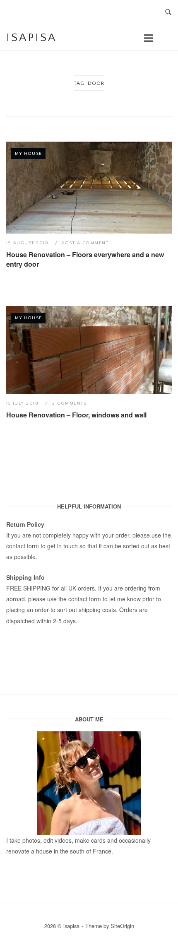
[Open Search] (168, 13)
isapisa (31, 37)
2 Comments (69, 403)
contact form (22, 546)
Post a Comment (85, 243)
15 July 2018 (23, 403)
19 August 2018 (28, 243)
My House (28, 153)
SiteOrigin (122, 926)
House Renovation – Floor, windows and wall (76, 415)
